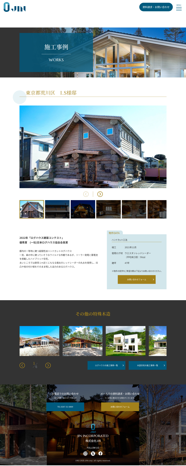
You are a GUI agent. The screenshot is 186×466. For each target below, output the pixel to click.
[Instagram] (85, 453)
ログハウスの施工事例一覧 (106, 365)
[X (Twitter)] (93, 453)
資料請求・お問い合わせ (156, 7)
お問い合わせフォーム (136, 279)
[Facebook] (100, 453)
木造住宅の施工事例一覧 (147, 365)
